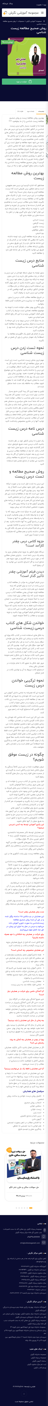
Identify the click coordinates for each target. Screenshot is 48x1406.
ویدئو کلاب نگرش (40, 1368)
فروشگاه (5, 4)
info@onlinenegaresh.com (30, 1243)
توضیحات (41, 111)
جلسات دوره (30, 111)
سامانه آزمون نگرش (39, 1361)
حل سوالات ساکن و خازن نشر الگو (24, 1187)
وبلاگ (10, 4)
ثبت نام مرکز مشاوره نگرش (36, 1364)
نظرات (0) (20, 111)
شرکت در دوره (21, 82)
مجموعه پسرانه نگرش (38, 1358)
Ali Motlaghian (18, 1386)
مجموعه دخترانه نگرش (38, 1354)
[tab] (41, 111)
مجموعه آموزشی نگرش (24, 13)
